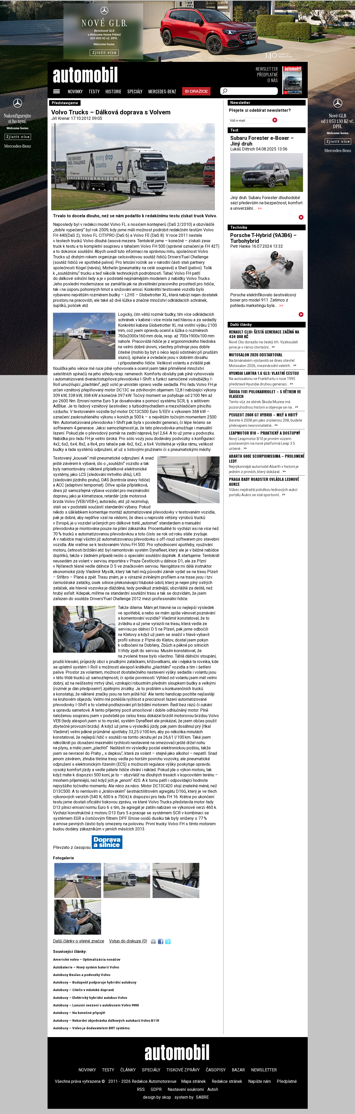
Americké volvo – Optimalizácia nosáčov (86, 959)
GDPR (156, 1089)
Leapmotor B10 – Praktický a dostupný (264, 433)
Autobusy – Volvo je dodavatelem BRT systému (91, 1028)
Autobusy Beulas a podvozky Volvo (81, 975)
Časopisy (216, 1069)
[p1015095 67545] (77, 933)
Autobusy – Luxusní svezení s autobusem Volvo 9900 (96, 1005)
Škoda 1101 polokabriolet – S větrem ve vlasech (265, 394)
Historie (113, 91)
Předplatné (267, 74)
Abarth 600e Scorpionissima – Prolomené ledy (267, 458)
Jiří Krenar (60, 118)
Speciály (134, 91)
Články (128, 1069)
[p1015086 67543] (128, 896)
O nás (272, 80)
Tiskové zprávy (183, 1069)
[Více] (301, 218)
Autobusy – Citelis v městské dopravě (83, 990)
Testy (94, 91)
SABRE (202, 1097)
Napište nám (259, 1081)
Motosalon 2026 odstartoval (255, 354)
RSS (141, 1089)
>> (260, 208)
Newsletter (267, 68)
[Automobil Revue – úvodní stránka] (92, 104)
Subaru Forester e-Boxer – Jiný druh (262, 141)
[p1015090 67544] (176, 896)
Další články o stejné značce (78, 941)
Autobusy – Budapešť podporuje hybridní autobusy (94, 982)
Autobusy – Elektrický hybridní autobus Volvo (90, 998)
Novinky (75, 91)
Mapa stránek (193, 1081)
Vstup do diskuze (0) (128, 941)
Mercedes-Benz (162, 91)
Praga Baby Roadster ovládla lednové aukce (264, 481)
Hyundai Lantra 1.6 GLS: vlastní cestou (264, 373)
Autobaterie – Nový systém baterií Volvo (86, 967)
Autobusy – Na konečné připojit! (79, 1013)
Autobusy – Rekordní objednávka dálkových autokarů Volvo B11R (106, 1021)
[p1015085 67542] (78, 896)
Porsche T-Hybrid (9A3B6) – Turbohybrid (263, 238)
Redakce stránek (227, 1081)
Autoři (212, 1089)
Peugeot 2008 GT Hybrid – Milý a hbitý (263, 414)
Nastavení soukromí (186, 1089)
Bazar (238, 1069)
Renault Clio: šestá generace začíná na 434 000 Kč (264, 334)
